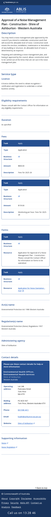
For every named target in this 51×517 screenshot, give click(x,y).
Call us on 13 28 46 (22, 513)
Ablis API (24, 502)
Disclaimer (26, 498)
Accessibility (39, 498)
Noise (4, 443)
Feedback (16, 507)
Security (14, 502)
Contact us (36, 502)
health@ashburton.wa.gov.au (29, 416)
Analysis (5, 507)
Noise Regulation (9, 447)
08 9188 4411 (23, 410)
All (19, 156)
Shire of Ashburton (26, 423)
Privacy (5, 502)
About (4, 498)
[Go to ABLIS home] (13, 9)
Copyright (14, 498)
